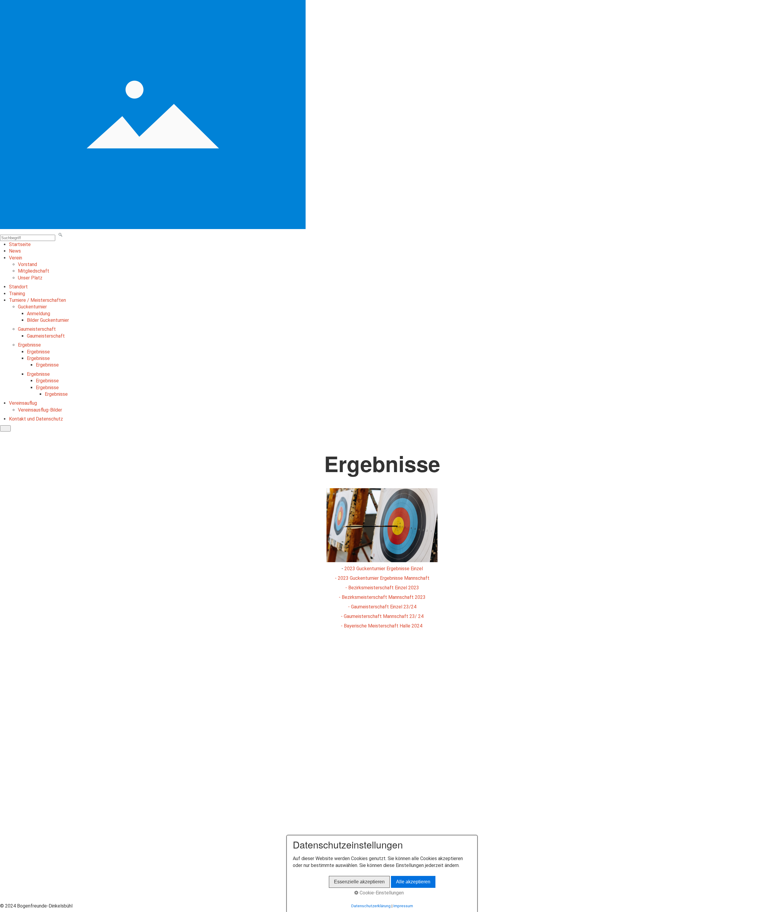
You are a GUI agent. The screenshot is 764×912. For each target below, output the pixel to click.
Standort (18, 287)
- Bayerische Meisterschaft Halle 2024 (382, 626)
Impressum (403, 906)
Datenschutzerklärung (371, 906)
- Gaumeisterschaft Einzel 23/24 (382, 607)
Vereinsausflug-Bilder (40, 410)
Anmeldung (38, 313)
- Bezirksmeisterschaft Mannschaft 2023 (382, 597)
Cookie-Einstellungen (381, 893)
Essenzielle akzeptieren (359, 881)
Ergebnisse (29, 345)
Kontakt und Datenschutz (36, 419)
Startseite (20, 244)
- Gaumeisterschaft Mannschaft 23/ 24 (382, 616)
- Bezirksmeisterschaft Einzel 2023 (382, 588)
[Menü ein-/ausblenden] (5, 428)
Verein (15, 258)
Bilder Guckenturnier (48, 320)
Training (17, 293)
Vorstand (27, 264)
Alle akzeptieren (413, 881)
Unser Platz (30, 278)
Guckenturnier (32, 307)
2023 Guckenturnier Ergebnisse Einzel (383, 568)
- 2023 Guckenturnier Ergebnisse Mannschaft (382, 578)
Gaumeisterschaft (37, 329)
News (15, 251)
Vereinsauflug (23, 403)
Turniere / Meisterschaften (37, 300)
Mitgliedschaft (33, 271)
